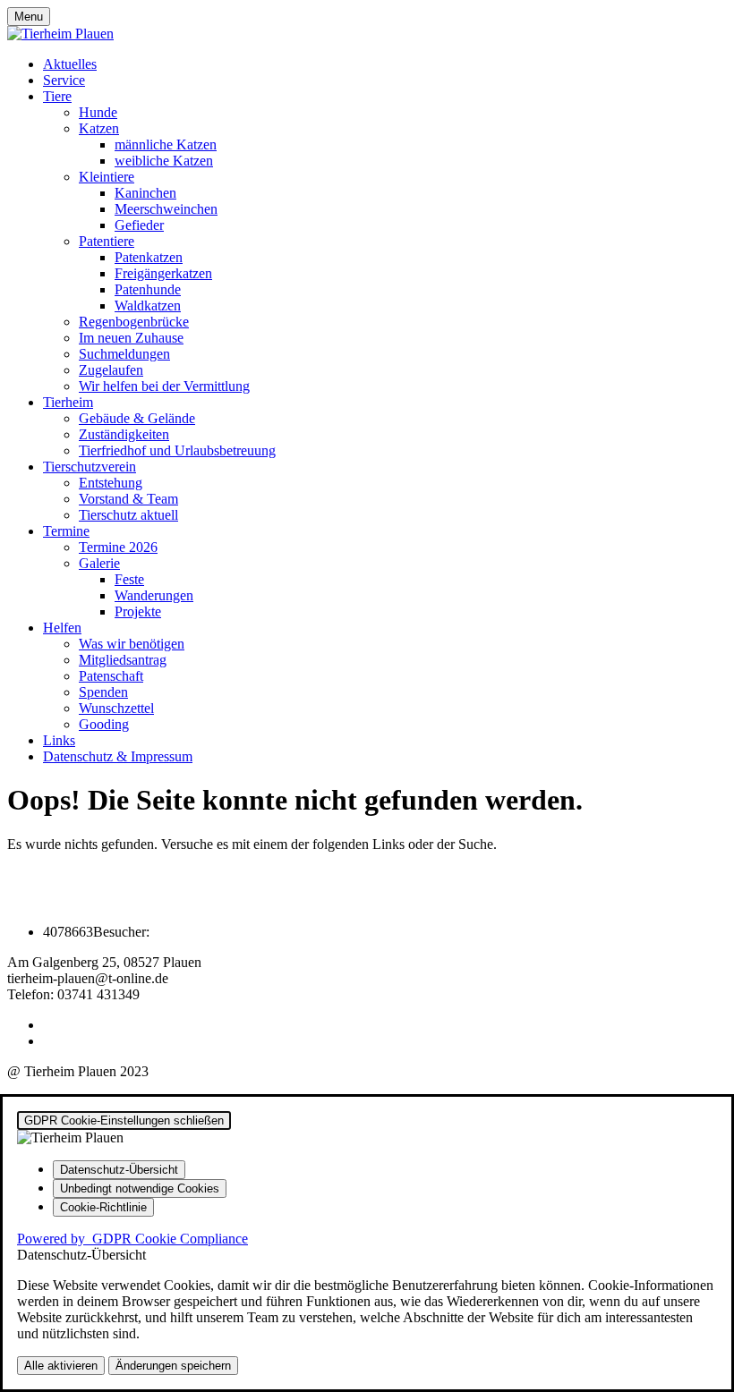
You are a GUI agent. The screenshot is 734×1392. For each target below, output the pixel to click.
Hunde (98, 112)
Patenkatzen (149, 257)
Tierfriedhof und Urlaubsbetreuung (177, 450)
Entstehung (110, 482)
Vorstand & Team (128, 498)
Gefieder (139, 225)
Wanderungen (154, 595)
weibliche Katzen (164, 160)
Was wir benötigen (131, 643)
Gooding (104, 724)
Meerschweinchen (166, 208)
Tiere (57, 96)
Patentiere (106, 241)
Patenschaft (111, 675)
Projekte (138, 611)
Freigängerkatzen (163, 273)
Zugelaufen (111, 370)
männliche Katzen (166, 144)
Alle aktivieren (61, 1365)
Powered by (132, 1238)
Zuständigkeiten (124, 434)
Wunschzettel (116, 708)
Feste (129, 579)
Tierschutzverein (89, 466)
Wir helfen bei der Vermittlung (164, 386)
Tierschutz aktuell (128, 514)
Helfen (62, 627)
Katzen (99, 128)
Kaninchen (145, 192)
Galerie (99, 563)
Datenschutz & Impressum (117, 756)
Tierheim (68, 402)
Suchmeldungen (124, 353)
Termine (66, 531)
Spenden (103, 692)
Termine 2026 (118, 547)
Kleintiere (106, 176)
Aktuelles (70, 64)
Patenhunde (148, 289)
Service (64, 80)
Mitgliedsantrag (122, 659)
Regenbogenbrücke (134, 321)
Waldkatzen (148, 305)
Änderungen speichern (173, 1365)
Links (59, 740)
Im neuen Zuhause (131, 337)
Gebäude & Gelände (137, 418)
